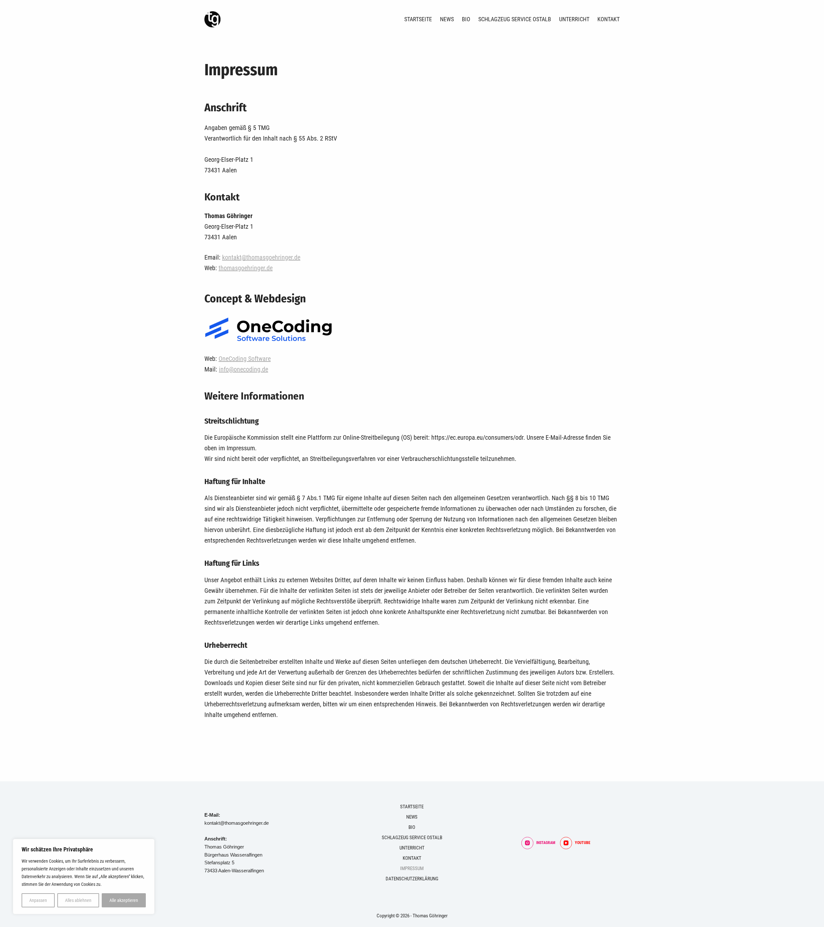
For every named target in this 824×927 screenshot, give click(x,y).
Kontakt (608, 19)
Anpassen (38, 900)
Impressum (412, 868)
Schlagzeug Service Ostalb (514, 19)
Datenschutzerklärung (412, 879)
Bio (466, 19)
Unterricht (574, 19)
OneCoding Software (245, 359)
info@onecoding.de (243, 369)
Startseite (418, 19)
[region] (83, 876)
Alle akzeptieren (123, 900)
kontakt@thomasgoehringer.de (261, 257)
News (447, 19)
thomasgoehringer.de (246, 268)
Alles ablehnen (78, 900)
